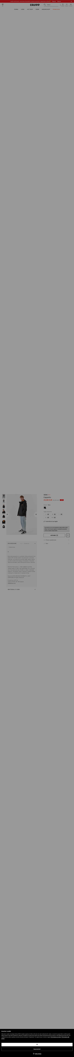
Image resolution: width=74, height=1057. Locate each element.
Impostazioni (37, 1049)
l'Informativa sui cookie (56, 1037)
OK (37, 1044)
